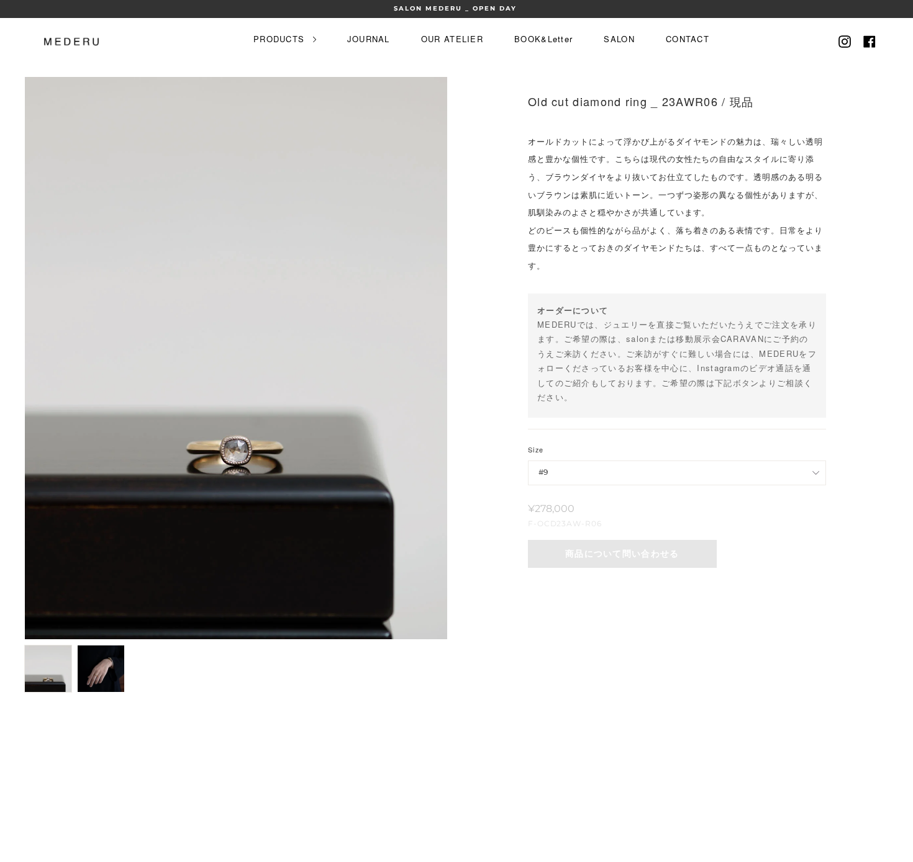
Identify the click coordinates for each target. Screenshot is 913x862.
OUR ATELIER (452, 39)
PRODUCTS (280, 39)
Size (535, 449)
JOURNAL (368, 39)
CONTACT (687, 39)
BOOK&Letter (543, 39)
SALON (619, 39)
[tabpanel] (236, 358)
